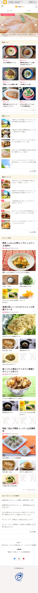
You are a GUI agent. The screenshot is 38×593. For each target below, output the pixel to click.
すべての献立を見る (29, 490)
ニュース (9, 10)
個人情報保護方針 (25, 552)
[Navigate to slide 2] (16, 38)
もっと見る (33, 171)
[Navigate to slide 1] (13, 38)
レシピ (28, 10)
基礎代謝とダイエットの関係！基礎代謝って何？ (18, 500)
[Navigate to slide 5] (24, 38)
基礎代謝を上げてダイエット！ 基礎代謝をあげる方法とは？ (18, 506)
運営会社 (10, 552)
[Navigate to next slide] (36, 25)
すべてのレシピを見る (28, 110)
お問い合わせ (5, 545)
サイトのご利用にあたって (16, 545)
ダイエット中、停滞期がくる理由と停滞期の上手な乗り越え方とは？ (19, 526)
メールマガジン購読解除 (30, 545)
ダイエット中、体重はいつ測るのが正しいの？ (17, 519)
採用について (16, 552)
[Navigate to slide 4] (21, 38)
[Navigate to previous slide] (2, 25)
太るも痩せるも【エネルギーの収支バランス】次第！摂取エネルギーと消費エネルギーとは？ (18, 513)
